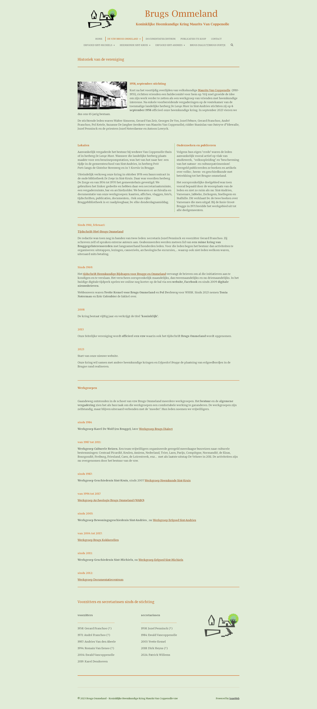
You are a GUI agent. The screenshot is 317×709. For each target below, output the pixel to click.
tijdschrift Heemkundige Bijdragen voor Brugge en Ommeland (124, 274)
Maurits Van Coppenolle (214, 90)
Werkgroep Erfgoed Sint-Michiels (161, 559)
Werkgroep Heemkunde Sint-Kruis (168, 480)
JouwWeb (234, 698)
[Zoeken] (232, 45)
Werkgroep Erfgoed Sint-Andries (174, 520)
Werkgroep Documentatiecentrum (100, 579)
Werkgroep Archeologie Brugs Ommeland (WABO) (111, 500)
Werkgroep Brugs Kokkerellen (98, 540)
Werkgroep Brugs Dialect (156, 429)
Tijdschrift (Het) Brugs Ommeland (100, 231)
